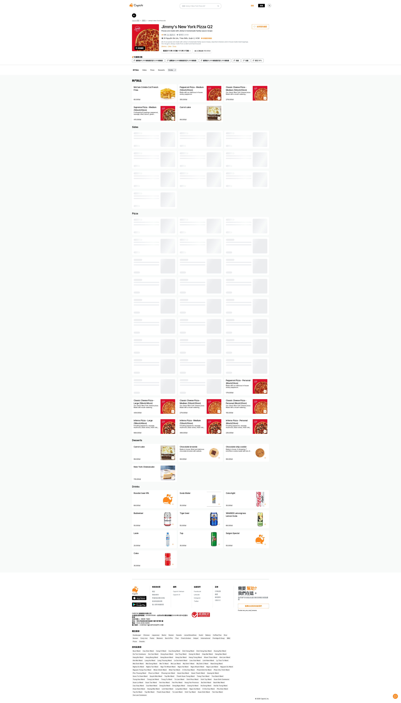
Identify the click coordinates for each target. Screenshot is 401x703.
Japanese (155, 635)
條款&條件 (155, 595)
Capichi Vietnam (178, 591)
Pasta (152, 638)
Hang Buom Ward (166, 657)
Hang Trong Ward (195, 657)
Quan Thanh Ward (198, 673)
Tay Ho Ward (137, 692)
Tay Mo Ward (169, 676)
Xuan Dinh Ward (204, 692)
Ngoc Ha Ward (183, 667)
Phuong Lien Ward (168, 673)
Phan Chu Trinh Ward (221, 670)
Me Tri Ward (164, 663)
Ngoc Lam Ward (212, 667)
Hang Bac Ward (220, 654)
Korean (135, 638)
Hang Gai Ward (180, 657)
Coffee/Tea (217, 635)
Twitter (196, 601)
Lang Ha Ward (150, 660)
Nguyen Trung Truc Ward (142, 670)
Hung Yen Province (192, 682)
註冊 (261, 5)
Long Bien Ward (181, 689)
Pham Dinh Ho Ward (204, 670)
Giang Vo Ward (194, 654)
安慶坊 (144, 20)
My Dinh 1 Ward (188, 663)
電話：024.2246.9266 (141, 623)
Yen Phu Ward (177, 682)
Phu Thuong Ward (139, 673)
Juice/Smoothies (190, 635)
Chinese (146, 635)
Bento (164, 635)
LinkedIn (197, 595)
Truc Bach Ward (217, 676)
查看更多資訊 (207, 38)
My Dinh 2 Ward (202, 663)
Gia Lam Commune (140, 695)
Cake (169, 46)
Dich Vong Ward (188, 651)
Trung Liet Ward (153, 679)
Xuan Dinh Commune (221, 679)
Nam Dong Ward (216, 663)
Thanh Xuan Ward (163, 692)
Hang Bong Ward (152, 657)
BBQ (228, 638)
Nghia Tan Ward (152, 667)
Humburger (137, 635)
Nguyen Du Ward (226, 667)
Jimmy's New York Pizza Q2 (157, 20)
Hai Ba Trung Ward (220, 686)
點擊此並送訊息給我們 (253, 606)
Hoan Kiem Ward (139, 689)
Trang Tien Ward (203, 676)
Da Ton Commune (139, 654)
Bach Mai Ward (218, 682)
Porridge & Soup (219, 638)
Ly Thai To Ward (222, 660)
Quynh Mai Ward (156, 676)
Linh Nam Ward (208, 660)
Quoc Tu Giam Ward (140, 676)
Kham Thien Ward (210, 657)
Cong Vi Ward (161, 651)
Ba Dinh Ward (206, 682)
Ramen (171, 635)
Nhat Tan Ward (174, 670)
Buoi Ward (136, 651)
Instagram (197, 598)
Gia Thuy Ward (180, 654)
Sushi (201, 635)
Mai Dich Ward (138, 663)
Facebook (197, 591)
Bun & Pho (169, 638)
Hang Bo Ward (138, 657)
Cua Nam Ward (151, 686)
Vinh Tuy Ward (206, 679)
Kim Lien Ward (225, 657)
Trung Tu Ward (166, 679)
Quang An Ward (213, 673)
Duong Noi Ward (220, 651)
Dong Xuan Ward (167, 654)
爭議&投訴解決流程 (158, 598)
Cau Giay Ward (138, 686)
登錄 (252, 5)
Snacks (142, 641)
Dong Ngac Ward (179, 686)
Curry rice (143, 638)
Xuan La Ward (138, 682)
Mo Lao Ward (175, 663)
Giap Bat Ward (207, 654)
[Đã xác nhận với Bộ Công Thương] (201, 615)
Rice (225, 635)
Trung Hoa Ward (139, 679)
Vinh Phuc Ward (192, 679)
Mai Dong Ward (151, 663)
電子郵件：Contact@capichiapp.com (147, 625)
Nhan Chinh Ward (160, 670)
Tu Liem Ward (177, 692)
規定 (153, 591)
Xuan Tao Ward (151, 682)
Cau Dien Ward (148, 651)
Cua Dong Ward (174, 651)
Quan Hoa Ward (183, 673)
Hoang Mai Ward (153, 689)
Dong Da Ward (165, 686)
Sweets (179, 635)
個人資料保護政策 (158, 604)
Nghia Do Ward (138, 667)
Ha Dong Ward (206, 686)
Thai (177, 638)
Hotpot (195, 638)
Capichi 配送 (135, 20)
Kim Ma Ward (137, 660)
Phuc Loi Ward (153, 673)
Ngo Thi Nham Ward (168, 667)
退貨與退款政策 (157, 601)
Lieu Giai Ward (195, 660)
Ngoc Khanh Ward (197, 667)
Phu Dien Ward (222, 689)
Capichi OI (176, 595)
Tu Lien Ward (179, 679)
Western (164, 46)
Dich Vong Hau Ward (204, 651)
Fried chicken (186, 638)
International (205, 638)
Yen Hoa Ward (164, 682)
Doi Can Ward (153, 654)
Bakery (208, 635)
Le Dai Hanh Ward (180, 660)
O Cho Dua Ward (188, 670)
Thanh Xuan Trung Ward (185, 676)
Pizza (174, 46)
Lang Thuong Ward (165, 660)
